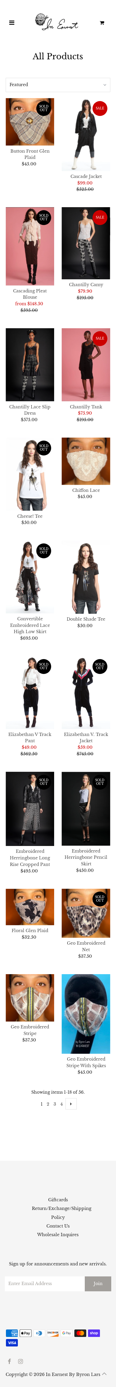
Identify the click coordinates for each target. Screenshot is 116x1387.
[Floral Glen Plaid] (30, 907)
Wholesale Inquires (58, 1234)
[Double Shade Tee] (86, 577)
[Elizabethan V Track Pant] (30, 692)
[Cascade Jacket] (86, 134)
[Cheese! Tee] (30, 474)
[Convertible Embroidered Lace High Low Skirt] (30, 576)
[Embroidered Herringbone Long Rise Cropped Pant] (30, 809)
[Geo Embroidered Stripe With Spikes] (86, 1014)
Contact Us (58, 1226)
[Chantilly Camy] (86, 243)
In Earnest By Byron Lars (73, 1374)
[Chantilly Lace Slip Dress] (30, 365)
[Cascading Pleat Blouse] (30, 246)
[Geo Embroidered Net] (86, 913)
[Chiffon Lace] (86, 461)
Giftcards (58, 1199)
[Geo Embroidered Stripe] (30, 998)
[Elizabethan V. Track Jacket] (86, 692)
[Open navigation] (12, 23)
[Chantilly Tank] (86, 365)
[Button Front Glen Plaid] (30, 122)
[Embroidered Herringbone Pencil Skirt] (86, 809)
